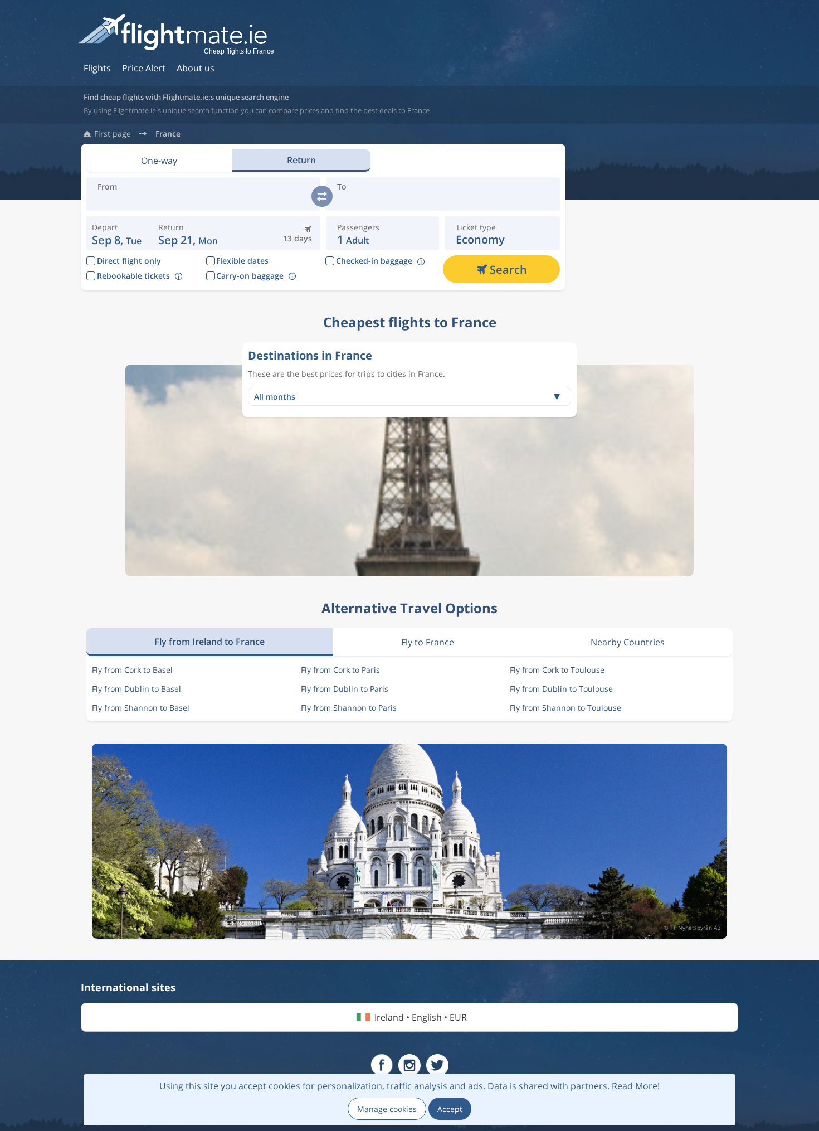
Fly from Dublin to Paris (344, 688)
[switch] (322, 196)
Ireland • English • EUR (420, 1017)
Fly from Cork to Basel (132, 669)
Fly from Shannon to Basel (140, 707)
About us (195, 68)
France (168, 133)
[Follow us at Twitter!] (437, 1065)
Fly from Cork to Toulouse (557, 669)
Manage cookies (387, 1109)
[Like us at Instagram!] (409, 1065)
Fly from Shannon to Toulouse (565, 707)
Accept (449, 1109)
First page (112, 133)
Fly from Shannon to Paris (349, 707)
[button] (188, 233)
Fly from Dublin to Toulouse (561, 688)
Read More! (636, 1086)
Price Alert (143, 68)
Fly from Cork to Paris (340, 669)
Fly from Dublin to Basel (136, 688)
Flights (97, 68)
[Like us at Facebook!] (381, 1065)
